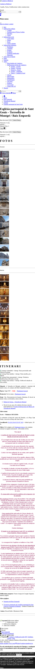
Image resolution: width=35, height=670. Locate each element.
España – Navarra (16, 68)
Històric (6, 88)
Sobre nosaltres (4, 643)
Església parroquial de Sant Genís (13, 104)
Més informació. (11, 654)
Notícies (6, 60)
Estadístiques (11, 80)
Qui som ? (10, 81)
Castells (9, 30)
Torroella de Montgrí (9, 101)
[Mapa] (0, 15)
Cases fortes (10, 38)
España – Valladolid (16, 71)
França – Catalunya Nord (18, 73)
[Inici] (4, 96)
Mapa (5, 98)
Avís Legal (12, 643)
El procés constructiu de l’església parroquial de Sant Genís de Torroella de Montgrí (18, 605)
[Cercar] (20, 12)
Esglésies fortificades (13, 53)
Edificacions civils (9, 37)
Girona (9, 638)
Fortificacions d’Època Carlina (15, 32)
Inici (5, 27)
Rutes (5, 58)
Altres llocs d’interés (9, 57)
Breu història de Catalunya (14, 63)
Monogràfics (10, 78)
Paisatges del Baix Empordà (11, 601)
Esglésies (9, 52)
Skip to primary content (6, 24)
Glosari (9, 75)
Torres (9, 35)
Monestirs (10, 55)
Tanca (1, 667)
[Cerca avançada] (0, 13)
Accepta (19, 654)
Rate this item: (4, 120)
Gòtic (13, 638)
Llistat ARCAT (11, 86)
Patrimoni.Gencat (22, 391)
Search (2, 10)
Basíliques (10, 47)
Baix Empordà (8, 99)
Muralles (9, 33)
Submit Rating (16, 120)
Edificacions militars (9, 29)
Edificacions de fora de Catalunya (16, 65)
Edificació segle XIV (21, 637)
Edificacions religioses (10, 45)
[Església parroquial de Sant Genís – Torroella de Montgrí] (4, 157)
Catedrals (9, 48)
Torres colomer (11, 43)
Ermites (9, 50)
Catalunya (12, 637)
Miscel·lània (10, 76)
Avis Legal (10, 84)
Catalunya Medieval (5, 4)
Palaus (9, 40)
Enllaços (9, 83)
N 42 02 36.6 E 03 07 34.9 (15, 422)
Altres (5, 61)
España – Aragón (16, 66)
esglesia (6, 102)
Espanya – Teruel (16, 70)
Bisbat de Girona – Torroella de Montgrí (15, 402)
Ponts (8, 42)
